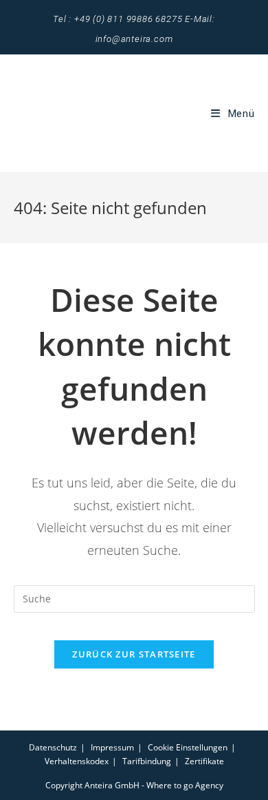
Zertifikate (204, 761)
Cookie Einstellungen (187, 747)
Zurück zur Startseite (133, 654)
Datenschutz (53, 747)
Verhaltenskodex (77, 761)
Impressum (112, 747)
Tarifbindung (146, 761)
